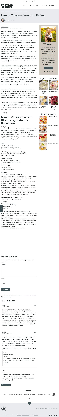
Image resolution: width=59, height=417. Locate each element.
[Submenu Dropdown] (31, 5)
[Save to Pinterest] (1, 208)
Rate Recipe (4, 26)
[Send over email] (1, 211)
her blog (14, 56)
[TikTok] (52, 71)
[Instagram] (44, 71)
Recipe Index (7, 10)
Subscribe (52, 5)
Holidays (44, 5)
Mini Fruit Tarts (53, 116)
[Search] (57, 5)
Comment (4, 264)
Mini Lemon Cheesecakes (53, 135)
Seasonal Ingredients (16, 10)
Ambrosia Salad (53, 91)
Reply (35, 305)
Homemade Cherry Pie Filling (53, 108)
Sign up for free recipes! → (29, 1)
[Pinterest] (49, 71)
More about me (48, 67)
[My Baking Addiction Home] (7, 6)
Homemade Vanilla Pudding (43, 107)
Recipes (29, 5)
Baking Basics (37, 5)
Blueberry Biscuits (53, 125)
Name (3, 278)
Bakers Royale (11, 33)
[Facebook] (47, 71)
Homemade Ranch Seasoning (43, 92)
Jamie (7, 19)
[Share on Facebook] (1, 206)
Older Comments (6, 384)
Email (3, 283)
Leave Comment (5, 289)
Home (24, 5)
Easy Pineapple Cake (53, 143)
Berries (25, 10)
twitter (2, 35)
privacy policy (20, 28)
